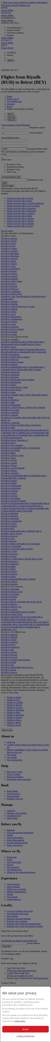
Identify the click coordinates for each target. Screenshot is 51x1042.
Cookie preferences (25, 1036)
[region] (25, 1014)
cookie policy (19, 1021)
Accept (26, 1029)
